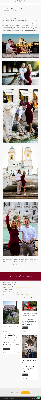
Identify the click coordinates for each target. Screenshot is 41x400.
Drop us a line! (25, 392)
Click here (25, 294)
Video (6, 331)
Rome (4, 331)
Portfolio (6, 292)
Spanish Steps (18, 287)
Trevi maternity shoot (7, 268)
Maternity (17, 329)
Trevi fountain (25, 287)
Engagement (14, 329)
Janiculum (34, 315)
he (26, 292)
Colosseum (10, 329)
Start (24, 292)
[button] (38, 3)
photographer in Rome (24, 291)
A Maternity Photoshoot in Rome (29, 313)
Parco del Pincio (10, 287)
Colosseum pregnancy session (20, 268)
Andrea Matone (6, 10)
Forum (31, 315)
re (27, 292)
